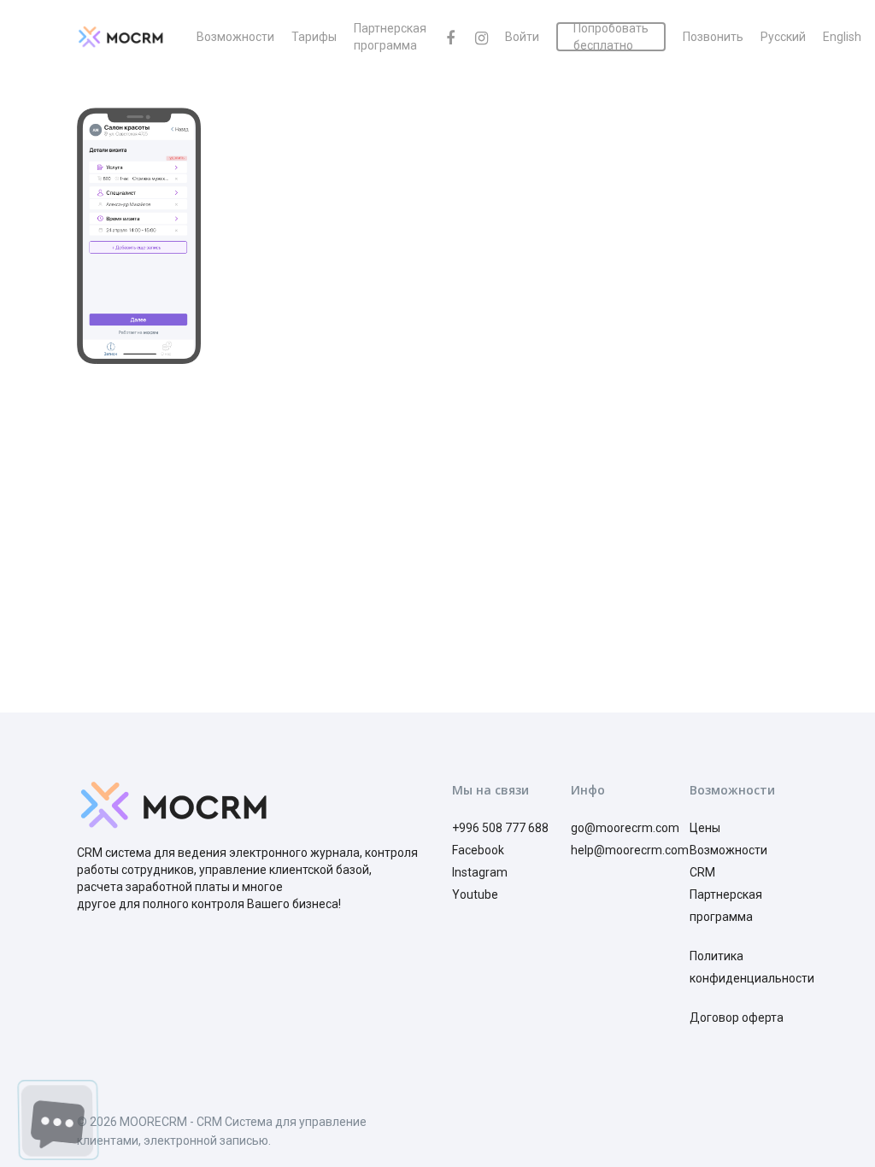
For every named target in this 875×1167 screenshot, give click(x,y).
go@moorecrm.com (625, 828)
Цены (705, 828)
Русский (783, 37)
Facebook (478, 850)
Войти (522, 37)
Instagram (480, 872)
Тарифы (314, 37)
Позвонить (713, 37)
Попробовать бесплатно (611, 36)
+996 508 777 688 (500, 828)
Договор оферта (737, 1017)
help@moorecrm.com (630, 850)
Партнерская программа (390, 36)
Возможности (235, 37)
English (842, 37)
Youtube (475, 894)
